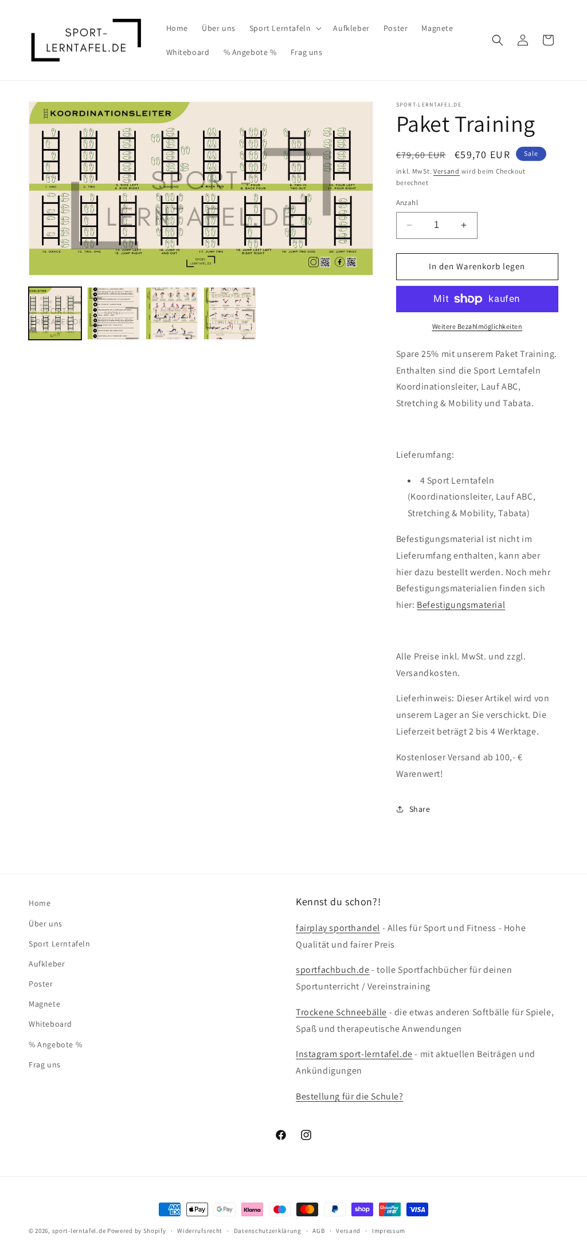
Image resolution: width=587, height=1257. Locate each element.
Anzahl (407, 202)
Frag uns (45, 1064)
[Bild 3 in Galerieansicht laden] (172, 313)
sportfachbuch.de (333, 970)
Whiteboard (50, 1024)
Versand (446, 171)
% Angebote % (55, 1044)
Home (39, 903)
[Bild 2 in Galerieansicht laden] (113, 313)
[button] (284, 28)
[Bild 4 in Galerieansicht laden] (230, 313)
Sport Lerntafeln (60, 943)
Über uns (45, 923)
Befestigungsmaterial (461, 605)
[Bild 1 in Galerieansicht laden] (55, 313)
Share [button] (420, 809)
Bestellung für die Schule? (350, 1096)
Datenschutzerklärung (268, 1231)
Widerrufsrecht (199, 1231)
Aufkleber (47, 964)
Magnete (44, 1004)
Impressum (388, 1231)
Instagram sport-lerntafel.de (354, 1054)
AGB (318, 1231)
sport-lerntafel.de (79, 1231)
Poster (41, 984)
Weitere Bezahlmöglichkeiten (477, 326)
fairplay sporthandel (338, 928)
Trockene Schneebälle (341, 1012)
